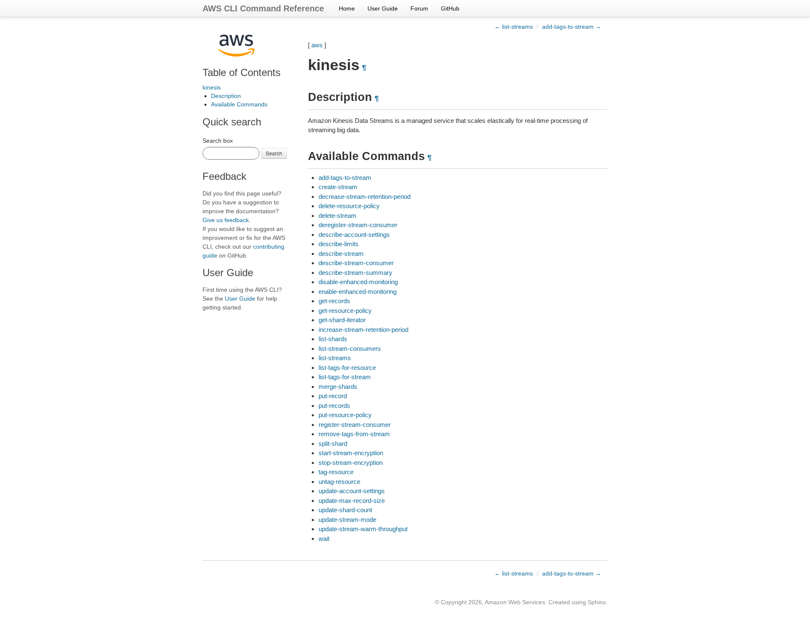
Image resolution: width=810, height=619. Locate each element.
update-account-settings (352, 490)
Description (226, 95)
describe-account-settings (354, 234)
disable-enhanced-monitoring (358, 281)
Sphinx (597, 602)
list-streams (335, 357)
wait (324, 538)
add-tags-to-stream (345, 177)
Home (347, 8)
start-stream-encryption (351, 452)
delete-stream (337, 215)
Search (274, 153)
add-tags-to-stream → (571, 26)
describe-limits (339, 243)
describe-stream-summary (355, 272)
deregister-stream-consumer (358, 224)
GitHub (450, 8)
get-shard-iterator (342, 319)
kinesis (211, 87)
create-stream (338, 186)
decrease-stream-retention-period (364, 196)
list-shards (333, 338)
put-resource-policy (345, 414)
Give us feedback (225, 220)
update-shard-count (345, 509)
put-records (334, 405)
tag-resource (336, 471)
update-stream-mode (347, 519)
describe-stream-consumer (356, 262)
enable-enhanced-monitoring (358, 291)
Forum (419, 8)
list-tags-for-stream (345, 376)
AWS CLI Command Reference (263, 8)
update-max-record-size (352, 500)
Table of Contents (241, 72)
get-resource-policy (345, 310)
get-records (334, 300)
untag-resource (339, 481)
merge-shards (338, 386)
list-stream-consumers (350, 348)
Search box (217, 140)
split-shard (333, 443)
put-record (333, 395)
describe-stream (341, 253)
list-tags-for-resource (347, 367)
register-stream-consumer (355, 424)
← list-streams (513, 26)
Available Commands (239, 104)
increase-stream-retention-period (363, 329)
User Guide (382, 8)
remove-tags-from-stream (354, 433)
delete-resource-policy (349, 205)
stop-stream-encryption (351, 462)
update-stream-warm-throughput (363, 528)
